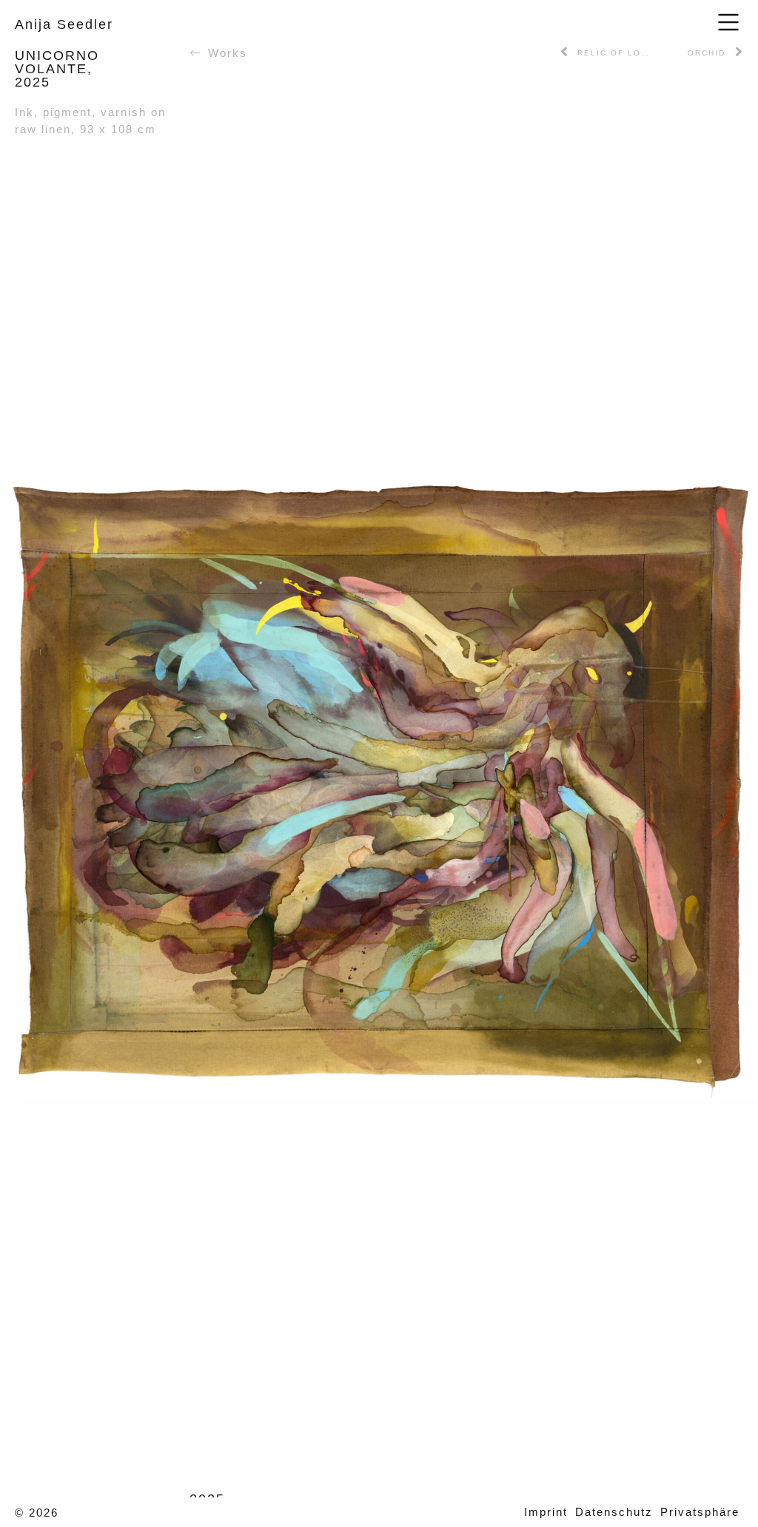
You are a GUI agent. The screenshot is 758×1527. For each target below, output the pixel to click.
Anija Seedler (64, 24)
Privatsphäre (699, 1512)
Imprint (546, 1512)
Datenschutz (614, 1512)
